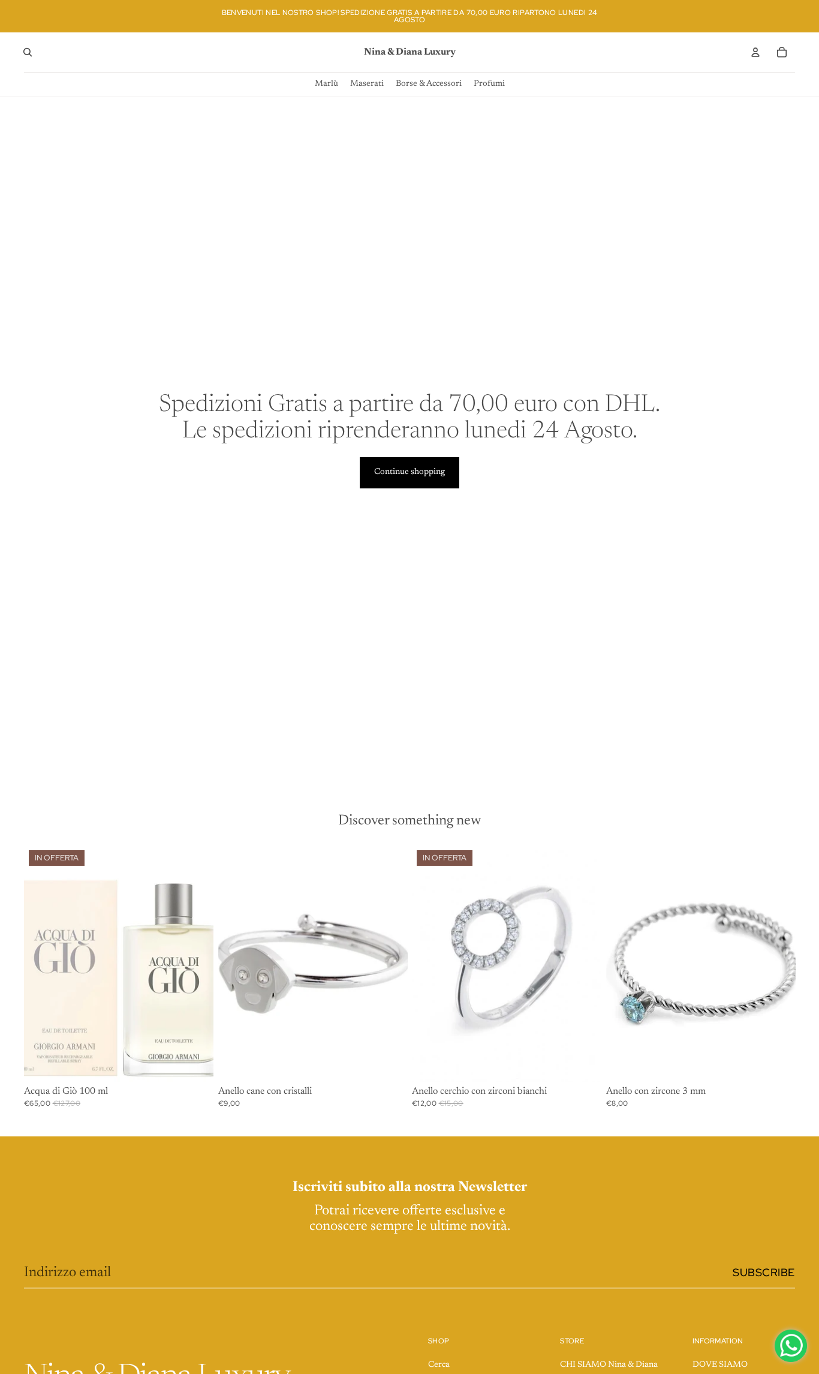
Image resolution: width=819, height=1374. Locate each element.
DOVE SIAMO (720, 1365)
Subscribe (764, 1272)
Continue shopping (409, 472)
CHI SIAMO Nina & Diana (609, 1365)
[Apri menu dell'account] (755, 52)
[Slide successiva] (583, 963)
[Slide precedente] (430, 963)
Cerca (439, 1365)
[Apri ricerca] (27, 52)
